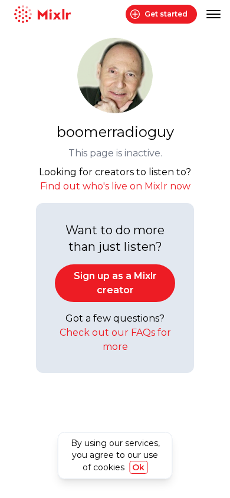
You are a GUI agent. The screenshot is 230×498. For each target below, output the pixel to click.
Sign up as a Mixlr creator (115, 283)
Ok (138, 467)
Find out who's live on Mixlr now (115, 186)
